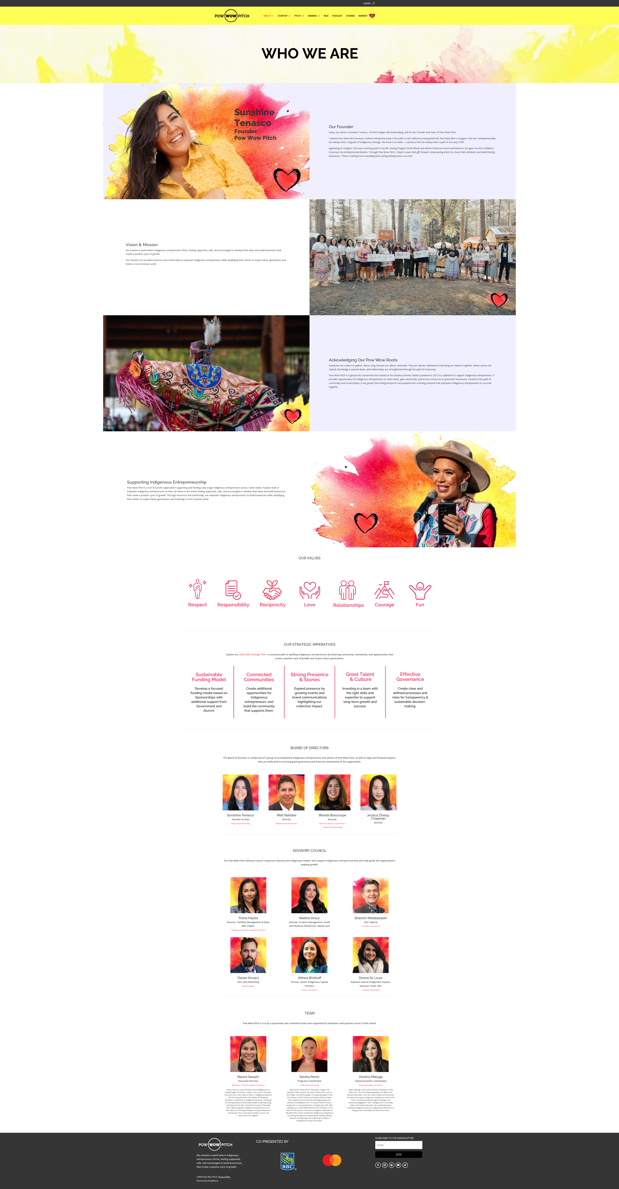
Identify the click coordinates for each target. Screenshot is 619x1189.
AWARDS (312, 16)
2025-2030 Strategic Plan (252, 654)
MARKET (363, 16)
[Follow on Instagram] (385, 1165)
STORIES (350, 16)
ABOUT (267, 16)
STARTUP (283, 16)
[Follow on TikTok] (405, 1165)
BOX (326, 16)
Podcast (337, 16)
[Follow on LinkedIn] (391, 1165)
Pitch (297, 16)
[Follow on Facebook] (378, 1165)
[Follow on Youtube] (398, 1165)
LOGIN (366, 3)
